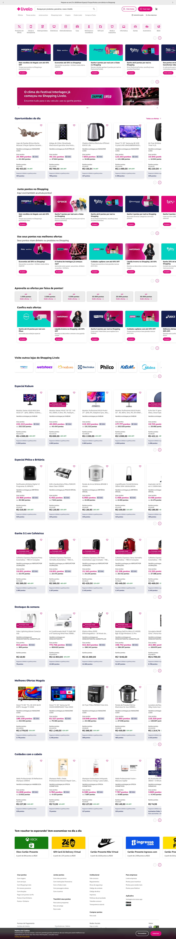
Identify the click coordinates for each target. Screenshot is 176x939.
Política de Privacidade (22, 936)
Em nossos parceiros (24, 888)
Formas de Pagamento (25, 923)
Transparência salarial (97, 904)
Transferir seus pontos (62, 899)
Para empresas (131, 875)
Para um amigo (58, 906)
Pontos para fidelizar (133, 888)
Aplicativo (130, 896)
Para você (93, 915)
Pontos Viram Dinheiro (24, 898)
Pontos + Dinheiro (23, 901)
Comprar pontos (96, 912)
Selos (151, 923)
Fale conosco (94, 878)
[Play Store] (128, 905)
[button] (3, 2)
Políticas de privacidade (98, 898)
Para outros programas (61, 902)
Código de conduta (96, 888)
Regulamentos (94, 881)
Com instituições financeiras (62, 881)
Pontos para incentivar (133, 881)
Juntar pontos (58, 875)
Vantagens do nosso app (134, 899)
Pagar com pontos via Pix (25, 895)
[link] (24, 9)
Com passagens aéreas (61, 888)
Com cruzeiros (58, 891)
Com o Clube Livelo (59, 885)
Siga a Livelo (94, 926)
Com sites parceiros (60, 878)
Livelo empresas (131, 878)
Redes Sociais (95, 923)
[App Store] (128, 903)
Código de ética (95, 891)
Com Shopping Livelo (24, 885)
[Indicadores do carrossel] (88, 108)
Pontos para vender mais (134, 885)
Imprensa (93, 895)
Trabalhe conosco (95, 901)
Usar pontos (22, 875)
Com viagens (21, 878)
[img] (156, 927)
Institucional (94, 875)
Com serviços (21, 881)
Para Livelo (57, 909)
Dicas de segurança (96, 885)
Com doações (21, 891)
